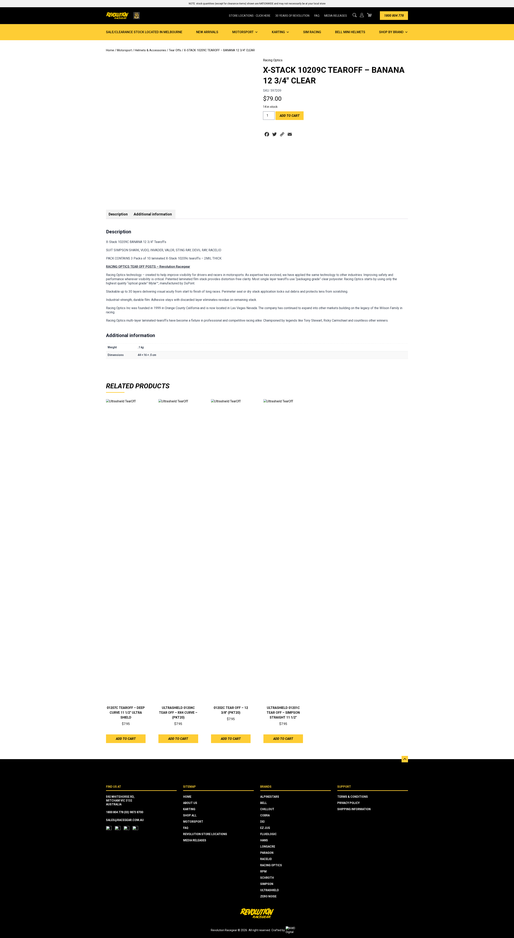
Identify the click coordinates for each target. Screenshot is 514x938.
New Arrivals (207, 32)
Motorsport (243, 32)
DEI (262, 821)
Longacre (267, 846)
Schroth (267, 877)
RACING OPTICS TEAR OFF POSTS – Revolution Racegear (148, 267)
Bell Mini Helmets (350, 32)
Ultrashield (269, 890)
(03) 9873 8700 (133, 812)
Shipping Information (354, 809)
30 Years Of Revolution (292, 15)
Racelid (266, 859)
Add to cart (290, 116)
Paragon (266, 852)
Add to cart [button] (126, 739)
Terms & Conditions (352, 796)
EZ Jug (265, 827)
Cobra (265, 815)
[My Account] (362, 15)
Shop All (190, 815)
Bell (263, 803)
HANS (264, 840)
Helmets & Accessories (150, 50)
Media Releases (335, 15)
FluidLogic (268, 834)
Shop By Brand (391, 32)
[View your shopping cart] (369, 15)
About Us (190, 803)
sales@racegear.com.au (125, 820)
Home (110, 50)
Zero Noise (268, 896)
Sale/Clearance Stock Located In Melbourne (144, 32)
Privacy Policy (348, 803)
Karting (278, 32)
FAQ (316, 15)
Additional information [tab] (153, 214)
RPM (263, 871)
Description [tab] (118, 214)
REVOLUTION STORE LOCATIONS (205, 834)
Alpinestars (269, 796)
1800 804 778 (394, 15)
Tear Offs (175, 50)
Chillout (267, 809)
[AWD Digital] (294, 930)
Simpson (266, 884)
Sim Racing (312, 32)
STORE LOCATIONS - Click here (249, 15)
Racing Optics (272, 60)
